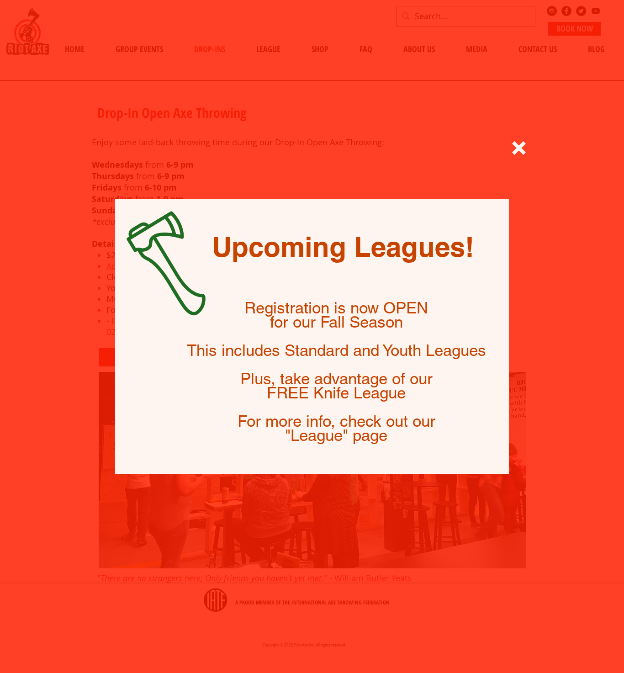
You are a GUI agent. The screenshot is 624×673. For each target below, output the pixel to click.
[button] (519, 148)
